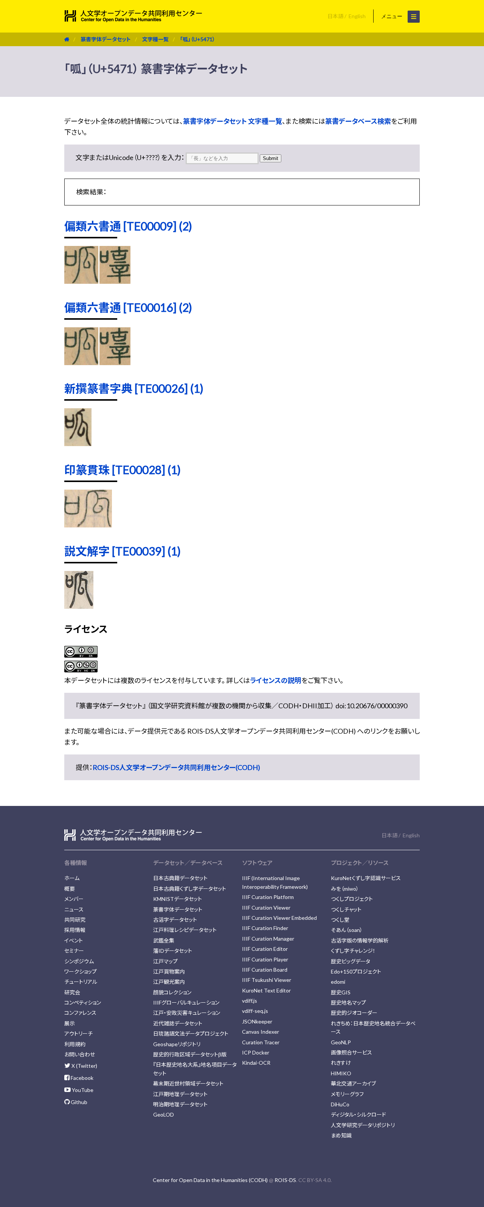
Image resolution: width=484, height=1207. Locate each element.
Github (78, 1102)
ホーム (71, 878)
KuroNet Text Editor (266, 990)
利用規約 (74, 1044)
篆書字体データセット (106, 39)
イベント (73, 940)
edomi (338, 981)
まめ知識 (341, 1135)
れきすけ (341, 1062)
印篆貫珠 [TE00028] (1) (122, 469)
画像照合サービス (351, 1052)
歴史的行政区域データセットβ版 (189, 1054)
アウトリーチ (78, 1033)
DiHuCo (340, 1104)
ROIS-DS (285, 1180)
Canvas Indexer (260, 1031)
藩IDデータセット (172, 950)
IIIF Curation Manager (268, 938)
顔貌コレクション (172, 992)
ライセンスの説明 (275, 680)
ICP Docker (255, 1052)
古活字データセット (175, 919)
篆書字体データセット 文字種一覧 (232, 121)
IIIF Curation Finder (265, 928)
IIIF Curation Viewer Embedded (279, 918)
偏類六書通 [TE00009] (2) (128, 226)
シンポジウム (79, 961)
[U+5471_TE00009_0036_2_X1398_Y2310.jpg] (114, 281)
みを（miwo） (345, 888)
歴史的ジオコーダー (354, 1012)
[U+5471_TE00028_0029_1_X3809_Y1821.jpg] (88, 525)
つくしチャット (346, 909)
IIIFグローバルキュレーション (186, 1002)
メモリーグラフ (347, 1094)
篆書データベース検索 (358, 121)
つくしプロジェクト (352, 899)
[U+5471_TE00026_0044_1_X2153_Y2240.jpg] (78, 443)
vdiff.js (249, 1000)
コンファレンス (80, 1012)
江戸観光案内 (169, 981)
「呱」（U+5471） (197, 39)
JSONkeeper (257, 1021)
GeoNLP (341, 1042)
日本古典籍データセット (180, 878)
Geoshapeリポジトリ (176, 1044)
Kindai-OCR (256, 1062)
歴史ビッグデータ (350, 961)
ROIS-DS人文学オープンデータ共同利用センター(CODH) (176, 767)
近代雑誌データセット (177, 1023)
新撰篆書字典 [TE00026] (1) (133, 388)
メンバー (74, 899)
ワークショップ (80, 971)
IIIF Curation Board (264, 969)
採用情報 (74, 930)
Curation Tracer (260, 1042)
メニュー (392, 16)
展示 (69, 1023)
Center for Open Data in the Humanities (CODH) (210, 1180)
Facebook (81, 1078)
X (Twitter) (83, 1065)
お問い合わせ (79, 1054)
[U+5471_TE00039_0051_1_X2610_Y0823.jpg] (78, 606)
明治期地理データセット (180, 1104)
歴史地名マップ (348, 1002)
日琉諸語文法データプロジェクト (190, 1033)
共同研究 (74, 919)
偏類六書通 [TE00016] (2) (128, 307)
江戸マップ (165, 961)
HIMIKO (341, 1073)
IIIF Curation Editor (265, 949)
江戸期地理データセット (180, 1094)
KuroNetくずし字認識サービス (366, 878)
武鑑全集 (163, 940)
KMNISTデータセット (177, 899)
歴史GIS (341, 992)
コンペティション (82, 1002)
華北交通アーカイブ (353, 1083)
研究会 (72, 992)
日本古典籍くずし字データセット (189, 888)
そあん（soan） (347, 930)
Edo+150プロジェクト (356, 971)
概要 (69, 888)
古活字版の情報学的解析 (360, 940)
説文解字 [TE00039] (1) (122, 551)
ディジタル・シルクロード (358, 1114)
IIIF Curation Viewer (266, 907)
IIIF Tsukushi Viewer (266, 980)
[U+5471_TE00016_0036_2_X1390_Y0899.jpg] (81, 362)
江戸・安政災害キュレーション (186, 1012)
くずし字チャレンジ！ (353, 950)
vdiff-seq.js (255, 1011)
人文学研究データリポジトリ (363, 1125)
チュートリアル (80, 981)
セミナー (74, 950)
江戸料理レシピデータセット (185, 930)
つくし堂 (340, 919)
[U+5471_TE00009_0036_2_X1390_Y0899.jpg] (81, 281)
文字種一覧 (155, 39)
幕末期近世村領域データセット (188, 1083)
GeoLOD (163, 1114)
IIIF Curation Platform (268, 897)
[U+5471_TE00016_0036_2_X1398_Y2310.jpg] (114, 362)
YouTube (82, 1090)
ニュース (74, 909)
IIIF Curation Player (265, 959)
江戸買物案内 (169, 971)
